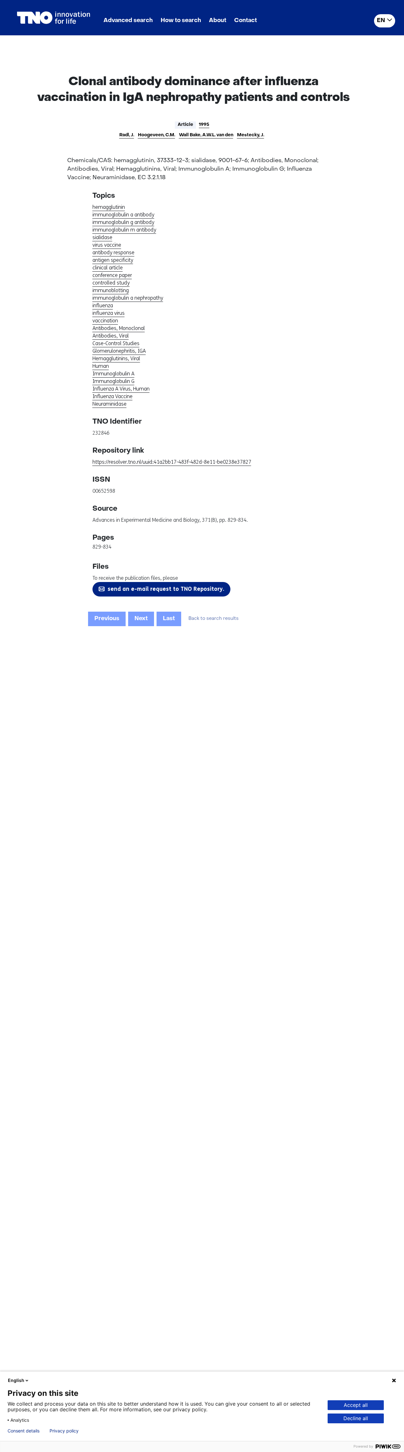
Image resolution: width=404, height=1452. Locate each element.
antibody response (113, 253)
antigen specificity (112, 260)
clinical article (107, 268)
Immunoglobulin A (113, 374)
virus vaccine (106, 245)
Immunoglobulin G (113, 381)
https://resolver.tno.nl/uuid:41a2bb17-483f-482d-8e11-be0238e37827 (171, 462)
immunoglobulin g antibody (123, 222)
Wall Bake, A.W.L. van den (206, 135)
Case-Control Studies (116, 343)
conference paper (112, 275)
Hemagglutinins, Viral (116, 359)
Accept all (356, 1405)
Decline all (355, 1418)
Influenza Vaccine (112, 396)
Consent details (23, 1430)
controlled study (111, 283)
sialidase (102, 237)
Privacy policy (64, 1430)
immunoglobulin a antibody (123, 215)
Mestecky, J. (250, 135)
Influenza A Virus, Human (121, 389)
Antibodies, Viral (110, 336)
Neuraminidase (109, 404)
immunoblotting (110, 290)
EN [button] (381, 20)
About (217, 20)
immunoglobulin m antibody (124, 230)
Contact (245, 20)
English (16, 1380)
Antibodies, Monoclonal (118, 328)
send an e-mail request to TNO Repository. (166, 588)
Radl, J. (126, 135)
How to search (181, 20)
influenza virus (108, 313)
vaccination (105, 321)
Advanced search (128, 20)
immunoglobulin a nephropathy (127, 298)
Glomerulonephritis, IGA (119, 351)
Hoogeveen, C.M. (156, 135)
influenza (102, 306)
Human (100, 366)
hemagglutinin (108, 207)
